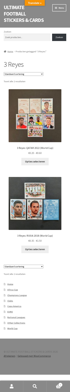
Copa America (14, 306)
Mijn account (11, 386)
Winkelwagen (54, 383)
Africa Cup (12, 289)
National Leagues (16, 317)
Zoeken (7, 31)
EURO (10, 311)
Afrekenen (9, 356)
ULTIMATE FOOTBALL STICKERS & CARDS (24, 13)
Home (10, 51)
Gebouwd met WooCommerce (34, 356)
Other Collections (16, 322)
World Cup (12, 328)
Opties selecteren (35, 161)
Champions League (17, 295)
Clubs (10, 300)
